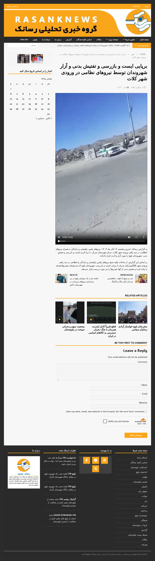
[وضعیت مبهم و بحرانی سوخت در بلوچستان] (69, 312)
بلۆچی (144, 477)
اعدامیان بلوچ (141, 472)
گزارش (69, 39)
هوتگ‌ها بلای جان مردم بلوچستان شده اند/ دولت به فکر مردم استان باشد (60, 461)
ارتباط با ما (46, 39)
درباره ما (58, 39)
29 (11, 109)
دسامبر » (40, 118)
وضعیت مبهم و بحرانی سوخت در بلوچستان (73, 328)
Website (143, 402)
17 (42, 104)
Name (144, 385)
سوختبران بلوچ (141, 515)
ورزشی (144, 544)
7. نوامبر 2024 (137, 87)
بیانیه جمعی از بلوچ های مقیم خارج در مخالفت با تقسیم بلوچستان (61, 502)
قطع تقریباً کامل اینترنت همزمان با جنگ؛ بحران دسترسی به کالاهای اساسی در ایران (102, 331)
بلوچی (146, 6)
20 (23, 104)
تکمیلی (144, 486)
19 (30, 104)
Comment (142, 362)
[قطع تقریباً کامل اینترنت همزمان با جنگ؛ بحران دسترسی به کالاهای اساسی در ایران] (101, 312)
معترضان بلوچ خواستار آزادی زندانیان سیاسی (133, 328)
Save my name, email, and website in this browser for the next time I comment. (105, 411)
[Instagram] (104, 460)
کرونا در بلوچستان (139, 525)
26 (29, 109)
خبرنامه (144, 506)
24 (42, 109)
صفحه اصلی (144, 39)
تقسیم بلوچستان (140, 481)
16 (49, 104)
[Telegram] (95, 460)
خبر (124, 87)
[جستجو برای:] (23, 45)
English (136, 6)
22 (11, 104)
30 (48, 114)
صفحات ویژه (113, 39)
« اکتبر (49, 118)
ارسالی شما (142, 457)
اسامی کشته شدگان (84, 39)
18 (36, 104)
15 (11, 98)
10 (42, 98)
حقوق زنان (142, 491)
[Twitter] (95, 468)
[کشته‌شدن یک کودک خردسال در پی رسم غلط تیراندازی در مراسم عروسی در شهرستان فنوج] (37, 58)
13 (23, 98)
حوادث (144, 496)
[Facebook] (86, 460)
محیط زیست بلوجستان (137, 535)
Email (144, 393)
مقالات (98, 39)
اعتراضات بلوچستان (138, 467)
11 (36, 98)
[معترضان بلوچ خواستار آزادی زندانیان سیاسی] (132, 312)
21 (17, 104)
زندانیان (144, 510)
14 (17, 98)
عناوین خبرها (130, 39)
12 (30, 98)
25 (36, 109)
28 (17, 109)
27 (23, 109)
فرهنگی (144, 520)
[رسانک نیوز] (77, 35)
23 (48, 109)
